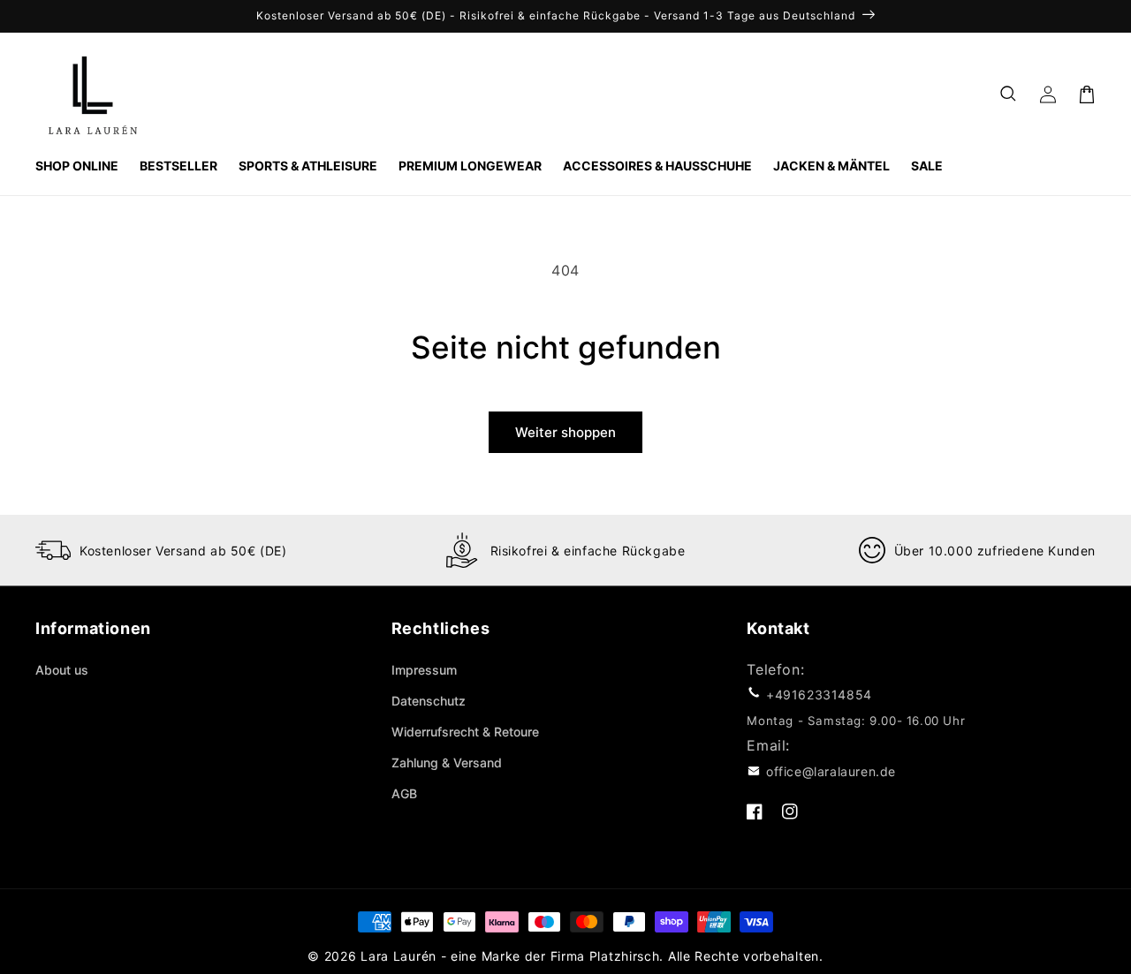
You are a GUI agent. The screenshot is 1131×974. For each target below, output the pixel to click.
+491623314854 (819, 694)
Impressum (424, 669)
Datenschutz (428, 700)
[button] (1009, 94)
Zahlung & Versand (446, 762)
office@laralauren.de (831, 771)
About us (61, 669)
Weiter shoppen (565, 432)
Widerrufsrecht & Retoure (465, 731)
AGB (404, 793)
